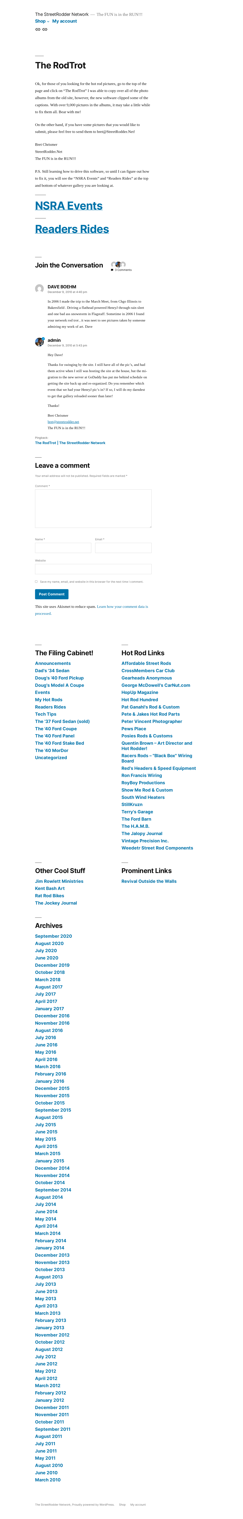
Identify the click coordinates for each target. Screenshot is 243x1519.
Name (40, 539)
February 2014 (50, 1240)
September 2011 (52, 1429)
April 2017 (46, 1001)
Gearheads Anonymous (147, 678)
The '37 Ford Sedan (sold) (62, 721)
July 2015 (45, 1124)
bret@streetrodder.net (63, 422)
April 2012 (46, 1378)
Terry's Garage (137, 811)
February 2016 (50, 1074)
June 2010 (46, 1472)
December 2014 (52, 1168)
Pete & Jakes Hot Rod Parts (151, 714)
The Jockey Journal (56, 903)
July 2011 (45, 1443)
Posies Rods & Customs (147, 735)
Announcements (53, 663)
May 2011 (45, 1458)
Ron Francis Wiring (142, 775)
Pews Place (134, 728)
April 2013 (46, 1306)
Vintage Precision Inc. (145, 840)
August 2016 (49, 1030)
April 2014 (46, 1226)
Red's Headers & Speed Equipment (159, 768)
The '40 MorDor (51, 750)
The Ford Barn (136, 819)
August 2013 (49, 1276)
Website (40, 560)
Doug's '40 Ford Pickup (59, 678)
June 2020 (46, 958)
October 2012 (50, 1342)
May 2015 (45, 1139)
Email (99, 539)
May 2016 (45, 1052)
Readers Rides (72, 229)
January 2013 (49, 1327)
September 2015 (53, 1110)
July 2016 (45, 1037)
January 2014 (49, 1247)
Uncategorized (51, 757)
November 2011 (52, 1414)
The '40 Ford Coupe (56, 728)
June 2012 (46, 1363)
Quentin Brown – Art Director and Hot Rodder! (157, 745)
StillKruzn (132, 804)
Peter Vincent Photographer (152, 721)
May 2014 (45, 1219)
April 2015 (46, 1146)
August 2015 (49, 1117)
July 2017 (45, 994)
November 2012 (52, 1335)
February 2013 (50, 1320)
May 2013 (45, 1298)
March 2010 (48, 1479)
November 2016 (52, 1023)
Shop (40, 21)
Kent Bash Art (50, 888)
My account (64, 21)
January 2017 (49, 1008)
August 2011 (48, 1436)
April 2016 (46, 1059)
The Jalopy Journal (142, 833)
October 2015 (50, 1103)
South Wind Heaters (143, 797)
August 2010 (49, 1465)
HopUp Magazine (140, 692)
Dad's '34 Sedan (52, 670)
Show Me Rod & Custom (147, 790)
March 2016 (47, 1066)
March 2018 (47, 979)
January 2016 (49, 1081)
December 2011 (52, 1407)
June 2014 (46, 1211)
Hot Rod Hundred (140, 699)
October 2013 (50, 1269)
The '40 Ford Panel (55, 735)
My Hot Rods (48, 699)
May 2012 (45, 1371)
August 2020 (49, 943)
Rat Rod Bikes (49, 895)
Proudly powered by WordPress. (93, 1504)
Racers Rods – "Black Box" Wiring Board (157, 758)
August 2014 (49, 1197)
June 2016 (46, 1044)
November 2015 (52, 1095)
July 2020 (46, 950)
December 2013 (52, 1255)
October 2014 (50, 1182)
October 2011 (49, 1422)
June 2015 (46, 1131)
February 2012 (50, 1393)
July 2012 (45, 1356)
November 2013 (52, 1262)
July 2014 (45, 1204)
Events (42, 692)
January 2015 (49, 1160)
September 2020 (53, 936)
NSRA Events (69, 205)
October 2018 (50, 972)
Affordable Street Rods (146, 663)
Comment (42, 486)
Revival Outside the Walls (149, 881)
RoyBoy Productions (143, 782)
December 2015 (52, 1088)
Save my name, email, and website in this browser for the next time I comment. (91, 581)
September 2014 (53, 1190)
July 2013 (45, 1284)
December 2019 (52, 965)
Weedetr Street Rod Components (157, 848)
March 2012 (47, 1385)
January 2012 (49, 1400)
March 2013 (47, 1313)
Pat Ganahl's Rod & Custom (151, 707)
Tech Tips (45, 714)
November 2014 (52, 1175)
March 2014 (48, 1233)
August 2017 (49, 987)
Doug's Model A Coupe (59, 685)
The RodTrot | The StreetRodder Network (70, 443)
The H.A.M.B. (135, 826)
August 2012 (49, 1349)
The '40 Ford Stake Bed (59, 743)
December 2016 (52, 1015)
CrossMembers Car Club (148, 670)
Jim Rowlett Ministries (59, 881)
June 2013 (46, 1291)
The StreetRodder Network (62, 14)
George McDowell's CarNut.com (156, 685)
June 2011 (46, 1451)
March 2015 (47, 1153)
